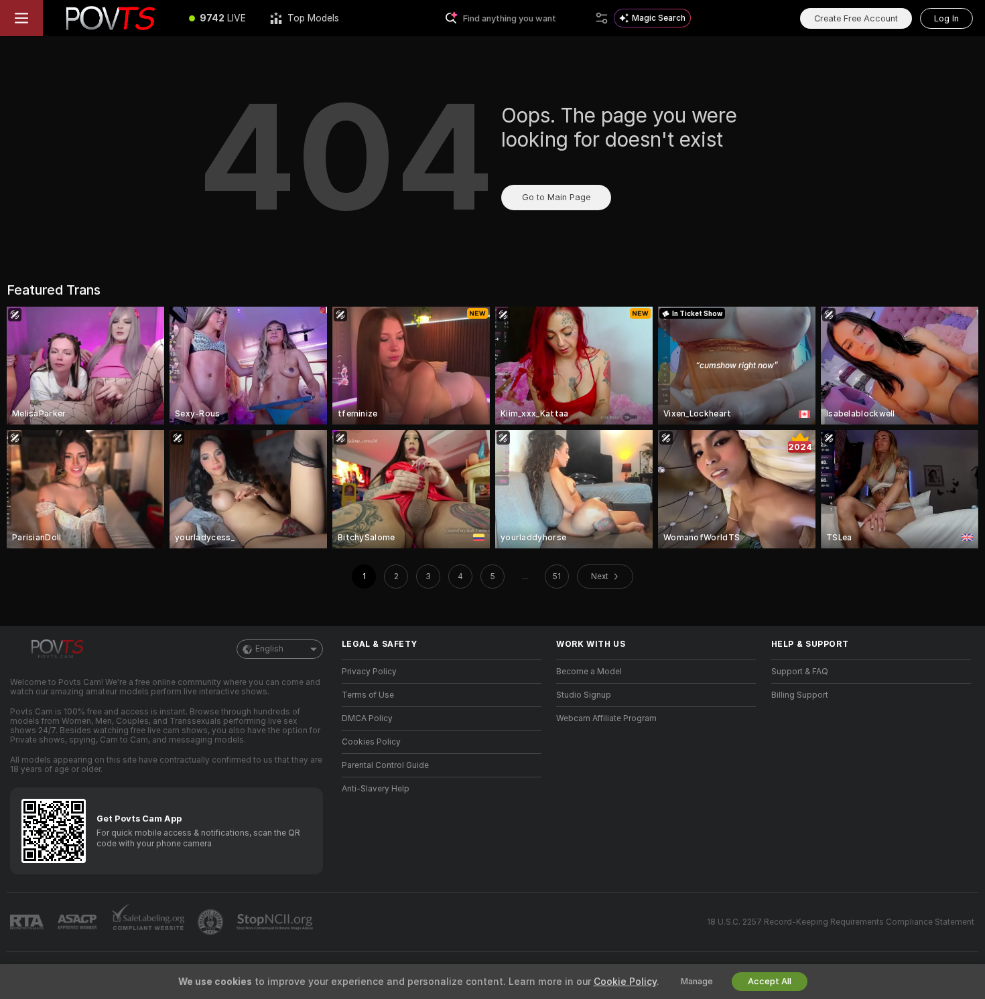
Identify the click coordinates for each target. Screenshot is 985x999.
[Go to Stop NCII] (276, 922)
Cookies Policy (371, 742)
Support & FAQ (799, 671)
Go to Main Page (556, 197)
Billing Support (799, 695)
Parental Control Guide (385, 765)
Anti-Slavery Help (375, 788)
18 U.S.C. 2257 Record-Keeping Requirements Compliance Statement (840, 922)
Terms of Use (368, 695)
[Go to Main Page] (110, 18)
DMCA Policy (367, 718)
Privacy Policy (369, 671)
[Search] (601, 18)
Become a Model (589, 671)
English (269, 649)
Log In (946, 18)
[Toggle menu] (21, 18)
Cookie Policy (625, 981)
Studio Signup (583, 695)
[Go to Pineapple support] (212, 922)
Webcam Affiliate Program (606, 718)
